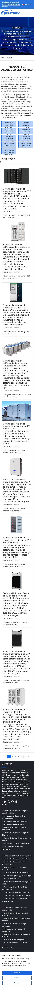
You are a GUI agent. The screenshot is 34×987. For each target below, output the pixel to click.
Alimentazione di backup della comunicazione (9, 151)
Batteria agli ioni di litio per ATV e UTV (9, 131)
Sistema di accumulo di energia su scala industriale (9, 124)
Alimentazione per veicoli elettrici (26, 145)
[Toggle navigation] (30, 13)
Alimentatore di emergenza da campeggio (14, 930)
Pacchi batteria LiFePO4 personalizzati (17, 895)
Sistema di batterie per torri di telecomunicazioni (13, 863)
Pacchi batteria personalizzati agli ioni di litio (16, 883)
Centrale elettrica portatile (26, 124)
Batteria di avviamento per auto (15, 940)
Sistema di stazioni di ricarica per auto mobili (26, 131)
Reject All (17, 983)
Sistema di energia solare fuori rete (16, 872)
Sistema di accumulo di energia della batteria (16, 919)
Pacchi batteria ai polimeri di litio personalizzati (14, 888)
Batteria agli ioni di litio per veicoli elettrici (15, 914)
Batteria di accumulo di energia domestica (14, 925)
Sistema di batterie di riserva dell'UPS (17, 859)
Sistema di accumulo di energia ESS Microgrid (9, 138)
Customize (17, 978)
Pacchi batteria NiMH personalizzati (16, 892)
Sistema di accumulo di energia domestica (26, 138)
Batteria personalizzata (12, 879)
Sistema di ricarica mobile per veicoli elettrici (16, 935)
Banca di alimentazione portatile (15, 943)
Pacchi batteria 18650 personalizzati (16, 898)
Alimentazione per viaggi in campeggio (18, 876)
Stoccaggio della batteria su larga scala (18, 856)
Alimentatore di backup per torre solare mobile (14, 909)
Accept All (17, 973)
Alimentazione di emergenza (9, 144)
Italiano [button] (26, 4)
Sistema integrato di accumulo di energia (14, 868)
